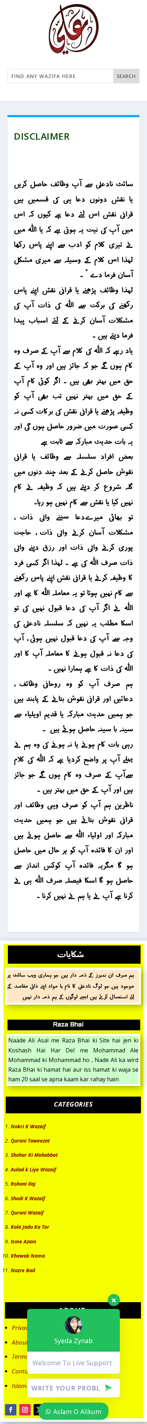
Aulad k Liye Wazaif (33, 1169)
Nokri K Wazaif (28, 1126)
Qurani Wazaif (27, 1212)
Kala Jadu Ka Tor (30, 1226)
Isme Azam (23, 1241)
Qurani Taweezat (30, 1140)
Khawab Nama (28, 1255)
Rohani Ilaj (23, 1183)
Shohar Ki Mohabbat (34, 1154)
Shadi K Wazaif (28, 1198)
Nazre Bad (23, 1270)
